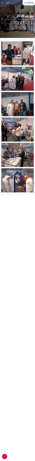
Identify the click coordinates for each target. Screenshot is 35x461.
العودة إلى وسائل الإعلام (17, 21)
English (8, 3)
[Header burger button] (2, 2)
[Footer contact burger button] (4, 456)
